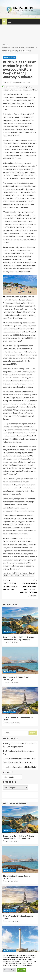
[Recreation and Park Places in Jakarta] (20, 939)
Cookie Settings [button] (9, 970)
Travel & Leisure (9, 57)
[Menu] (9, 21)
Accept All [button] (21, 970)
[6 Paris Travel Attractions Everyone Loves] (20, 700)
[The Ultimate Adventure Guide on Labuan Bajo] (20, 660)
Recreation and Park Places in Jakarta (17, 763)
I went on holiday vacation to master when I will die (10, 584)
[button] (9, 21)
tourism (24, 575)
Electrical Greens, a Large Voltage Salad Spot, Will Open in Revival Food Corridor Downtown (28, 587)
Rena (6, 83)
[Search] (36, 21)
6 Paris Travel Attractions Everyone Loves (19, 758)
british (15, 573)
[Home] (4, 21)
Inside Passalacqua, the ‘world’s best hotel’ (20, 767)
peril (18, 575)
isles (20, 573)
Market (6, 575)
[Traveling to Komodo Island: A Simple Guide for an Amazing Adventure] (20, 620)
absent (9, 573)
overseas (13, 575)
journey (25, 573)
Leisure (31, 573)
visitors (30, 575)
